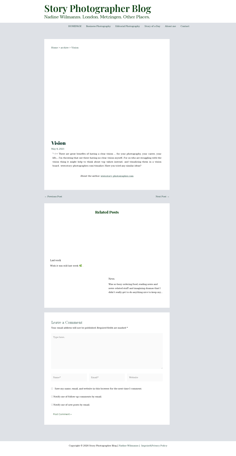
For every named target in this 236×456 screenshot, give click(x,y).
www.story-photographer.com (117, 176)
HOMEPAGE (74, 26)
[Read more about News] (136, 247)
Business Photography (98, 26)
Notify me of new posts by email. (71, 405)
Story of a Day (152, 26)
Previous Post (53, 196)
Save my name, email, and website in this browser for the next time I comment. (98, 389)
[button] (230, 3)
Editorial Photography (127, 26)
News (111, 278)
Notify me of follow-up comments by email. (77, 397)
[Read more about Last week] (77, 238)
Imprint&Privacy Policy (154, 446)
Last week (55, 260)
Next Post (162, 196)
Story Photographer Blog (97, 8)
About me (170, 26)
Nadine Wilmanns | (129, 446)
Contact (185, 26)
